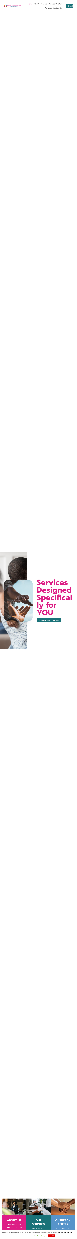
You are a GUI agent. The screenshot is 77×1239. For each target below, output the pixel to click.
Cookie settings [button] (39, 1236)
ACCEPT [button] (51, 1236)
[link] (30, 4)
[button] (69, 6)
